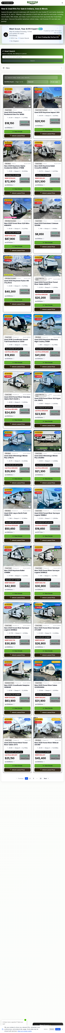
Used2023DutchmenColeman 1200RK (46, 224)
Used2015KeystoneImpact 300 (47, 112)
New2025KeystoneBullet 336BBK (14, 571)
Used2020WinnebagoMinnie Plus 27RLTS (16, 457)
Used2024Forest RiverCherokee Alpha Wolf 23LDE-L (17, 398)
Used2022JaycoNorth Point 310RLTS (15, 514)
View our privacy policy (25, 1031)
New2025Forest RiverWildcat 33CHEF (46, 744)
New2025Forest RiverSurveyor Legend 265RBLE (16, 629)
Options (46, 1029)
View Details (18, 131)
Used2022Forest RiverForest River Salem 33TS (16, 744)
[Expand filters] (61, 68)
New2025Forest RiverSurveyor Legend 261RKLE (47, 571)
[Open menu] (62, 3)
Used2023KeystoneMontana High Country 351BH (46, 340)
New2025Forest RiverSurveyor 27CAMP (47, 629)
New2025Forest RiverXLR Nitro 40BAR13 (16, 224)
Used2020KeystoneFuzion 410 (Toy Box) (16, 282)
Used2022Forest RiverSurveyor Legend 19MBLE (47, 514)
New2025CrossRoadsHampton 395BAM (16, 686)
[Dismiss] (34, 1024)
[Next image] (29, 97)
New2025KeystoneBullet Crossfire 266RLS (44, 167)
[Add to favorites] (30, 106)
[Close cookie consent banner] (62, 1029)
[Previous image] (5, 97)
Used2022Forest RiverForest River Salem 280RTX (46, 283)
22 (40, 778)
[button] (32, 35)
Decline (52, 1029)
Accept (58, 1029)
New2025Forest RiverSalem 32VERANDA (45, 686)
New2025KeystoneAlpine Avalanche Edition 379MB (14, 167)
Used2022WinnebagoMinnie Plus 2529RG (46, 457)
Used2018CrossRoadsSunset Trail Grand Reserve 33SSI (16, 340)
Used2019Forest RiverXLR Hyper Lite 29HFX (47, 399)
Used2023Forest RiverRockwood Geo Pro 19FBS (14, 113)
